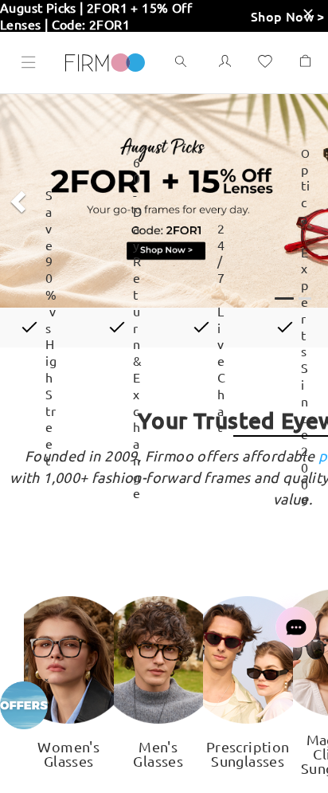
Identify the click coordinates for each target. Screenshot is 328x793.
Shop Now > (288, 16)
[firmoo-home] (105, 60)
